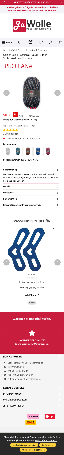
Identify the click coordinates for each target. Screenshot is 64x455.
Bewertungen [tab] (10, 199)
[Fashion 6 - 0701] (18, 151)
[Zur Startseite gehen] (32, 25)
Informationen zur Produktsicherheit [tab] (22, 205)
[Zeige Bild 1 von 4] (28, 108)
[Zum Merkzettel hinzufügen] (54, 229)
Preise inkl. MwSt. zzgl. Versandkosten (19, 126)
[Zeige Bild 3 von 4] (33, 108)
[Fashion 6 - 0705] (48, 151)
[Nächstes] (57, 93)
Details (32, 303)
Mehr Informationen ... (46, 440)
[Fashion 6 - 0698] (7, 151)
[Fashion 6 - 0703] (28, 151)
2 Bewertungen (10, 134)
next (60, 2)
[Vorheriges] (6, 93)
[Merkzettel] (41, 42)
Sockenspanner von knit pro (32, 282)
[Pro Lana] (18, 66)
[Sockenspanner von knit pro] (32, 249)
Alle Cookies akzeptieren (33, 450)
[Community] (30, 42)
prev (4, 2)
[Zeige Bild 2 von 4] (31, 108)
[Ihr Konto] (51, 42)
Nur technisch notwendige (24, 445)
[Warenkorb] (60, 42)
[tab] (31, 175)
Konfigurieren (47, 445)
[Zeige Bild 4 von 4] (35, 108)
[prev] (6, 262)
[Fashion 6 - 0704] (38, 151)
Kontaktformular (32, 379)
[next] (57, 262)
